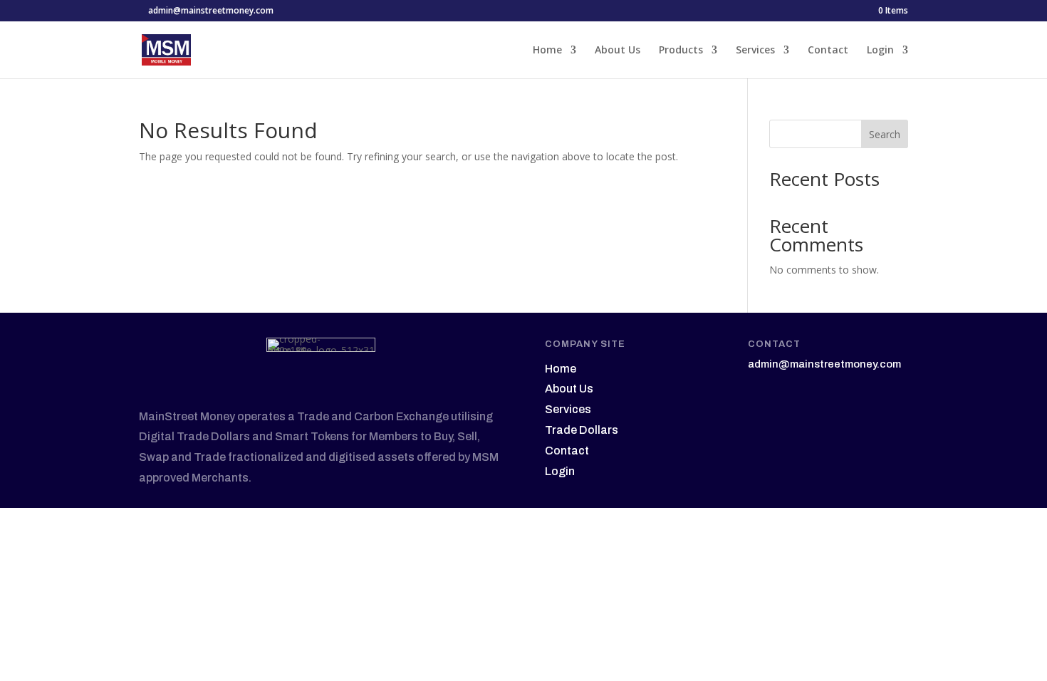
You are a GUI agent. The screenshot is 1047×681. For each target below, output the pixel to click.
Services (755, 50)
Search (884, 134)
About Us (617, 50)
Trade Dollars (581, 430)
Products (681, 50)
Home (547, 50)
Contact (828, 50)
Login (880, 50)
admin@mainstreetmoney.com (824, 364)
